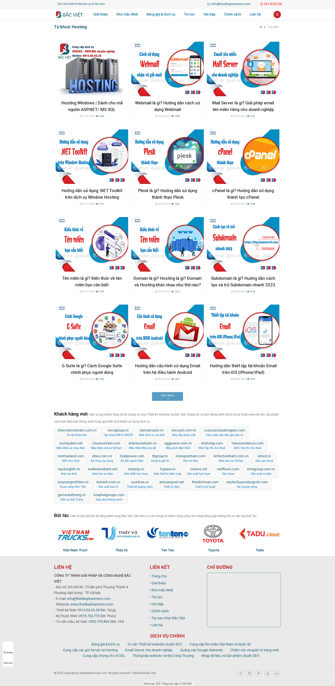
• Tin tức (156, 597)
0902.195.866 (99, 621)
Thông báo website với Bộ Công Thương (163, 656)
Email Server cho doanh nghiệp (149, 650)
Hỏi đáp (209, 14)
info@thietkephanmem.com (88, 599)
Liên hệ (255, 14)
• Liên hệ (156, 625)
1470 (101, 379)
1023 (252, 291)
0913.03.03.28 (88, 610)
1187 (101, 291)
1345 (252, 204)
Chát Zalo (8, 663)
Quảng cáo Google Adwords (201, 650)
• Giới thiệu (158, 583)
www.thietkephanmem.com (91, 604)
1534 (101, 116)
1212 (177, 291)
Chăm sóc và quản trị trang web (254, 650)
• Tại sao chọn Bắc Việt (167, 618)
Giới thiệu (100, 14)
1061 (252, 379)
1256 (177, 116)
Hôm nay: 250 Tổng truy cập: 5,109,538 (168, 683)
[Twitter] (259, 673)
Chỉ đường (8, 652)
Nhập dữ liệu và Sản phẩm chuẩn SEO (230, 656)
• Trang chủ (158, 576)
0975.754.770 (89, 616)
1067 (177, 379)
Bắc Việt (151, 673)
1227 (252, 116)
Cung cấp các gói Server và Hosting (90, 650)
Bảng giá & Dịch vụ (161, 14)
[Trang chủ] (260, 27)
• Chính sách (159, 611)
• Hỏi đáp (156, 604)
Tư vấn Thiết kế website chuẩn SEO (154, 644)
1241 (177, 204)
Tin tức (189, 14)
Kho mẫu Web (127, 14)
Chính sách (232, 14)
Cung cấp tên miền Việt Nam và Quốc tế (219, 644)
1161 (101, 204)
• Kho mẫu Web (161, 590)
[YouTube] (268, 673)
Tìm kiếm (273, 27)
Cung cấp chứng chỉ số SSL (104, 656)
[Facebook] (240, 673)
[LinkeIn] (277, 673)
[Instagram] (249, 673)
